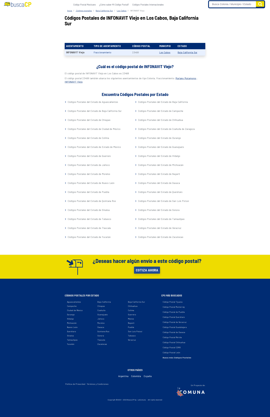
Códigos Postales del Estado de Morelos (88, 173)
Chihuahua (133, 306)
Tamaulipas (72, 340)
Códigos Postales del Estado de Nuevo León (90, 182)
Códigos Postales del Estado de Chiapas (88, 119)
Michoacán (72, 323)
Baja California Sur (104, 10)
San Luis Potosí (135, 331)
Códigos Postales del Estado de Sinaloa (88, 209)
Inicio (69, 10)
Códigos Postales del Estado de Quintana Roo (91, 200)
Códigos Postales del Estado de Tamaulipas (161, 218)
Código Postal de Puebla (174, 312)
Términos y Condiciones (98, 384)
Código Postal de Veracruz (175, 322)
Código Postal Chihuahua (174, 342)
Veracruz (132, 340)
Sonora (100, 335)
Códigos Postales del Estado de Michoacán (160, 164)
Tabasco (132, 335)
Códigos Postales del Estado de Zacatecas (160, 236)
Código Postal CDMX (172, 347)
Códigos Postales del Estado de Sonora (158, 209)
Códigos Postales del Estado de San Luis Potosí (163, 200)
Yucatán (70, 344)
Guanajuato (102, 314)
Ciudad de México (75, 310)
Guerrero (132, 314)
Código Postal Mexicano (84, 4)
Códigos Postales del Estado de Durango (159, 137)
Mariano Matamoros (186, 78)
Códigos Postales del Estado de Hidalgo (158, 155)
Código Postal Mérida (172, 337)
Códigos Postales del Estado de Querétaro (160, 191)
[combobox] (232, 4)
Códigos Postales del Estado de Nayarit (158, 173)
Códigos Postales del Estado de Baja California (162, 101)
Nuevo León (72, 327)
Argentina (123, 376)
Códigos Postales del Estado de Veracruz (159, 227)
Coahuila (101, 310)
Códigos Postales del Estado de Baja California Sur (94, 110)
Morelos (100, 323)
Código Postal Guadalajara (175, 327)
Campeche (72, 306)
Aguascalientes (74, 302)
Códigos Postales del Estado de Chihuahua (160, 119)
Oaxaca (100, 327)
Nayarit (131, 323)
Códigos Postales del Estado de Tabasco (89, 218)
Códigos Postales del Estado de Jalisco (88, 164)
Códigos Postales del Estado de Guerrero (89, 155)
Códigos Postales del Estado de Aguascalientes (92, 101)
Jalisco (100, 319)
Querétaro (71, 331)
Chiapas (101, 306)
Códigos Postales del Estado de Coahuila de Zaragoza (166, 128)
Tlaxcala (101, 340)
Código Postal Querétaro (174, 317)
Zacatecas (102, 344)
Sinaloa (70, 335)
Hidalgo (70, 319)
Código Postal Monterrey (174, 307)
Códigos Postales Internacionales (148, 4)
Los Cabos (121, 10)
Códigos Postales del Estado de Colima (88, 137)
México (131, 319)
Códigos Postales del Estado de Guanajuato (160, 146)
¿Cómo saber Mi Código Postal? (114, 4)
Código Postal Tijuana (173, 302)
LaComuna (142, 400)
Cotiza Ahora (147, 270)
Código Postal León (171, 352)
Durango (71, 314)
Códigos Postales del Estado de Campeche (160, 110)
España (148, 376)
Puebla (131, 327)
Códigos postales (84, 10)
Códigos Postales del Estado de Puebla (88, 191)
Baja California (104, 302)
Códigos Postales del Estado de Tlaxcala (89, 227)
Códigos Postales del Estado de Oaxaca (158, 182)
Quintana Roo (103, 331)
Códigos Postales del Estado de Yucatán (89, 236)
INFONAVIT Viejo (74, 81)
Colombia (136, 376)
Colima (131, 310)
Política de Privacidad (75, 384)
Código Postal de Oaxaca (174, 332)
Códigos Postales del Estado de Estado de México (94, 146)
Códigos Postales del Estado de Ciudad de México (93, 128)
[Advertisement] (135, 33)
